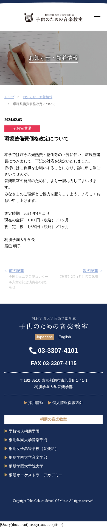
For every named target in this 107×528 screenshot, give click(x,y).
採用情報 (36, 402)
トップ (9, 97)
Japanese (44, 337)
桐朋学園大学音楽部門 (28, 440)
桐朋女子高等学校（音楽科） (34, 448)
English (64, 337)
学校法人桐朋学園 (24, 431)
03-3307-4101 (58, 350)
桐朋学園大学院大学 (26, 466)
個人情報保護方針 (67, 402)
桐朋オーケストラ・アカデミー (36, 475)
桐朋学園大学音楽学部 (28, 457)
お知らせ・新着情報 (37, 97)
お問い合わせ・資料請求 (53, 523)
